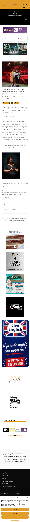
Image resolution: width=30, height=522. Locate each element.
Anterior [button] (5, 429)
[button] (28, 497)
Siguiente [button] (25, 429)
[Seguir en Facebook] (21, 4)
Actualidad (13, 96)
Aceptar (15, 509)
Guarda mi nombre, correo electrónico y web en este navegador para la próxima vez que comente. (16, 220)
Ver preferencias (15, 517)
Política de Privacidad (15, 520)
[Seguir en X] (24, 4)
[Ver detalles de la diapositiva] (12, 430)
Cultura (19, 96)
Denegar (15, 513)
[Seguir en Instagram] (26, 4)
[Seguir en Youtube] (24, 7)
